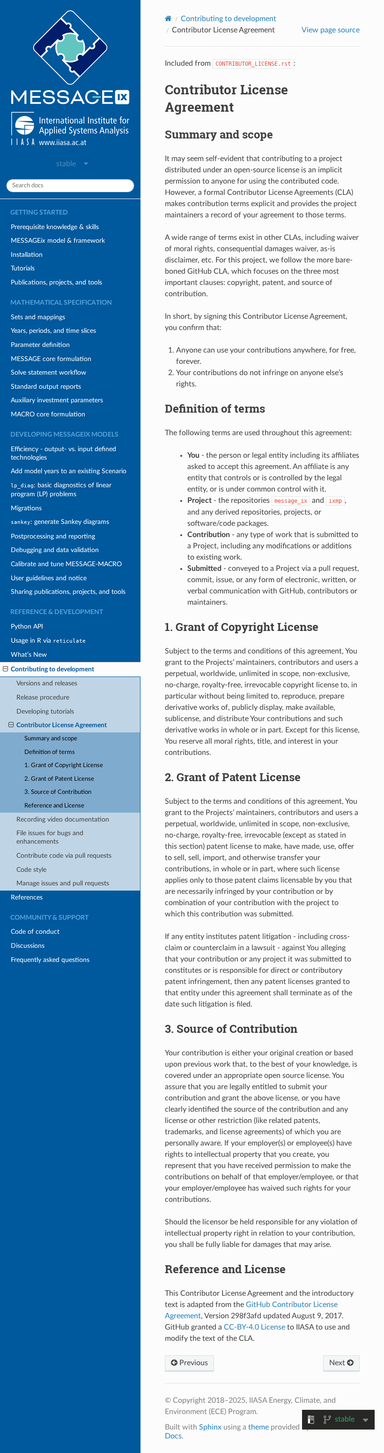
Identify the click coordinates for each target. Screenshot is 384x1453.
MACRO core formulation (48, 414)
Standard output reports (46, 386)
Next (338, 1363)
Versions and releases (46, 683)
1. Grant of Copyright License (63, 765)
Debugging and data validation (55, 550)
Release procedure (42, 697)
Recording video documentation (62, 819)
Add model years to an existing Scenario (68, 471)
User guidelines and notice (49, 578)
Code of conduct (35, 931)
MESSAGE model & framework (58, 240)
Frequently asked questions (50, 959)
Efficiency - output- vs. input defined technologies (63, 453)
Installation (27, 254)
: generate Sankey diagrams (60, 521)
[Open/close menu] (5, 669)
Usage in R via (48, 640)
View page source (331, 30)
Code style (31, 869)
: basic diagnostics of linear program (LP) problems (61, 490)
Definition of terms (49, 752)
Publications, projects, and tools (56, 282)
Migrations (26, 508)
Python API (27, 626)
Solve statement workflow (48, 372)
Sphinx (210, 1427)
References (27, 897)
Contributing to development (52, 669)
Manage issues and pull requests (62, 883)
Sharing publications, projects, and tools (68, 591)
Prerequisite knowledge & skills (55, 227)
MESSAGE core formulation (51, 358)
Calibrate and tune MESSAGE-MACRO (66, 564)
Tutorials (23, 268)
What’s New (29, 654)
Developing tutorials (45, 711)
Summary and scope (50, 739)
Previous (192, 1363)
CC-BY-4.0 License (254, 1327)
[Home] (168, 19)
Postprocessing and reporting (53, 536)
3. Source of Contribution (57, 792)
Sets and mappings (38, 317)
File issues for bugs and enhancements (49, 837)
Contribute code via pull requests (63, 855)
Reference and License (54, 806)
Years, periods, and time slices (53, 330)
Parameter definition (40, 344)
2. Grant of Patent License (59, 779)
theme (258, 1427)
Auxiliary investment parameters (57, 400)
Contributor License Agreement (61, 725)
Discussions (27, 945)
